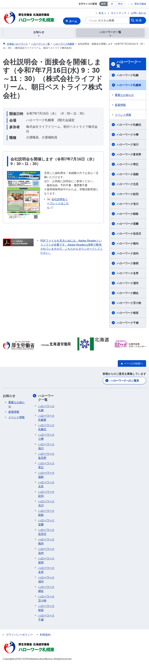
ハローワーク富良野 (129, 154)
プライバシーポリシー (19, 634)
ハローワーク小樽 (128, 134)
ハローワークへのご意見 (125, 380)
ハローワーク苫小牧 (129, 302)
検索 (139, 20)
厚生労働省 (140, 4)
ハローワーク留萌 (128, 263)
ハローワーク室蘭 (128, 223)
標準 (103, 4)
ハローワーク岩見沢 (129, 233)
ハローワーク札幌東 (129, 85)
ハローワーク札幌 (128, 75)
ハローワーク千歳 (128, 322)
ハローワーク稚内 (128, 243)
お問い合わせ (138, 13)
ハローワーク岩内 (128, 253)
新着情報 (120, 104)
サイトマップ (118, 13)
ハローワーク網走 (128, 293)
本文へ (102, 13)
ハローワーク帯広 (128, 164)
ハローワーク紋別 (128, 194)
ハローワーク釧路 (128, 213)
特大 (120, 4)
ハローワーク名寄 (128, 273)
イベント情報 (123, 114)
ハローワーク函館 (128, 174)
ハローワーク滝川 (128, 203)
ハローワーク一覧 (129, 64)
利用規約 (45, 634)
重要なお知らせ (124, 94)
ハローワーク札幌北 (129, 124)
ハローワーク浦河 (128, 283)
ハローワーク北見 (128, 184)
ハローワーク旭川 (128, 144)
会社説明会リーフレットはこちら (58, 203)
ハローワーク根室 (128, 312)
